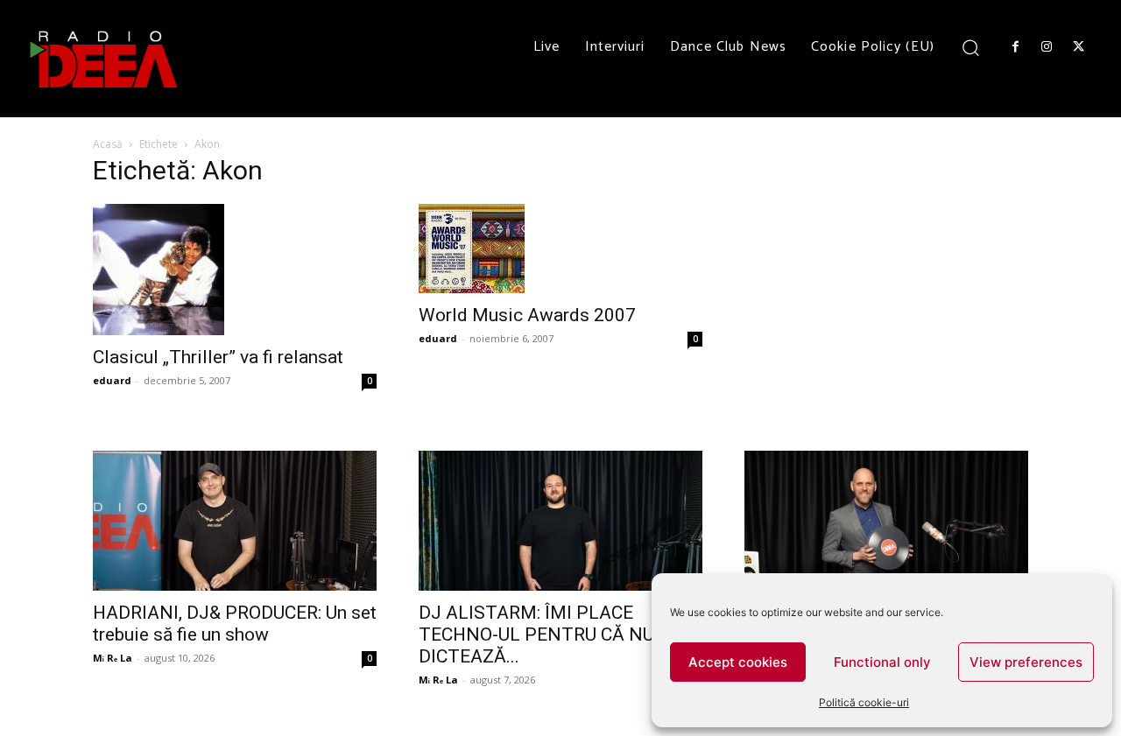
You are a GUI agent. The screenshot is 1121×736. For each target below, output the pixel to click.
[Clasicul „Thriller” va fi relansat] (235, 269)
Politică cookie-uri (864, 702)
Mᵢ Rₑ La (112, 657)
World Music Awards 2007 (527, 315)
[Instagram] (1046, 47)
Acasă (108, 144)
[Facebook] (1015, 47)
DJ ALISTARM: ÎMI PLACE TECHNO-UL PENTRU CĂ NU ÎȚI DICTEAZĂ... (549, 634)
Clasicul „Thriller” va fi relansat (218, 357)
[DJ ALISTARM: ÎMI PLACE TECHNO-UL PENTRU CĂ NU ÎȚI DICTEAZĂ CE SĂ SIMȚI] (560, 521)
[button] (971, 47)
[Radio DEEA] (105, 59)
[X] (1079, 47)
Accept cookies (737, 662)
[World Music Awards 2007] (560, 248)
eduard (112, 380)
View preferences (1025, 662)
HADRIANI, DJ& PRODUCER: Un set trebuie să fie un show (235, 623)
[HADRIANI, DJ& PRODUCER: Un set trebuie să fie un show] (235, 521)
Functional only (882, 662)
